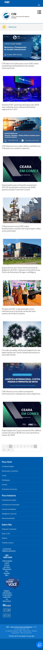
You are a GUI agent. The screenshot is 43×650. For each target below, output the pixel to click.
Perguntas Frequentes (9, 529)
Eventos (4, 485)
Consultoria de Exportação (10, 505)
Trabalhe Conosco (8, 543)
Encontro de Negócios (9, 509)
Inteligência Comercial (9, 514)
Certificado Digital (8, 466)
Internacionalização (8, 518)
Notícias (13, 27)
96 (9, 450)
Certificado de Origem (9, 500)
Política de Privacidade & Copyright (21, 636)
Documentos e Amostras (10, 471)
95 (4, 450)
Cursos (4, 475)
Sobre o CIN (6, 534)
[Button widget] (39, 644)
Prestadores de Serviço (9, 489)
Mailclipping (6, 480)
